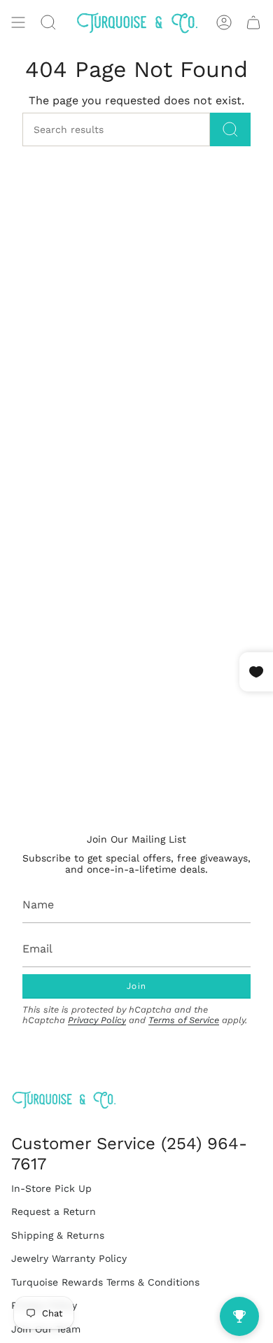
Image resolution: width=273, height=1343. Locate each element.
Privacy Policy (97, 1020)
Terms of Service (183, 1020)
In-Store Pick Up (51, 1188)
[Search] (230, 129)
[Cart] (253, 22)
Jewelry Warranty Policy (69, 1258)
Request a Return (53, 1211)
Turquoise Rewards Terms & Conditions (105, 1282)
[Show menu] (18, 22)
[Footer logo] (63, 1100)
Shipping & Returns (57, 1235)
